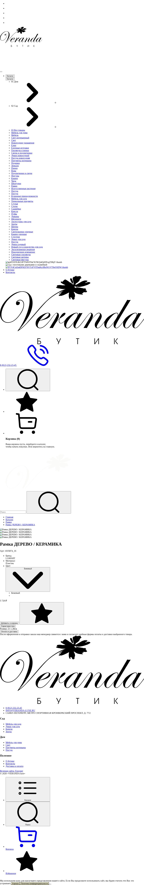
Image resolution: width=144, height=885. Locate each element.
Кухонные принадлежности (24, 196)
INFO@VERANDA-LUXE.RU (20, 710)
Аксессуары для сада (21, 221)
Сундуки (15, 237)
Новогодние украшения (22, 143)
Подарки (15, 163)
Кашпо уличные (19, 234)
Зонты (14, 224)
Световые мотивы (20, 257)
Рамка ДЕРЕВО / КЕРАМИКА (20, 524)
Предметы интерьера (21, 160)
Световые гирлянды (21, 254)
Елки (13, 145)
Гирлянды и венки (20, 150)
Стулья (14, 204)
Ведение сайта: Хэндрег (11, 771)
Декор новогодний (20, 155)
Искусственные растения (23, 188)
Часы (13, 181)
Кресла (14, 211)
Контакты (10, 272)
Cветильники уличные (22, 231)
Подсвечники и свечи (21, 173)
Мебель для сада (19, 198)
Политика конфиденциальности (34, 883)
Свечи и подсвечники (21, 153)
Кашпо (14, 178)
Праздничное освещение (23, 252)
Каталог (10, 76)
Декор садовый (18, 244)
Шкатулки (16, 183)
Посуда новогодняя (20, 158)
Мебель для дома (19, 132)
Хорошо (15, 883)
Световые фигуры (20, 259)
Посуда (14, 191)
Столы (14, 206)
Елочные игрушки (20, 148)
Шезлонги (16, 219)
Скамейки (16, 209)
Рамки (14, 186)
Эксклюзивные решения (23, 249)
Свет (13, 140)
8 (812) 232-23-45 (14, 708)
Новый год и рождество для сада (27, 247)
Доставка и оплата (14, 766)
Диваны (15, 216)
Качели (14, 229)
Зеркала (15, 165)
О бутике (10, 270)
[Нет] (50, 884)
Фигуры (15, 176)
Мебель (14, 135)
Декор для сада (18, 239)
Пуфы (14, 214)
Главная (9, 517)
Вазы (13, 171)
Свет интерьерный (20, 138)
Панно (14, 168)
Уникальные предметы (22, 201)
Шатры (14, 226)
